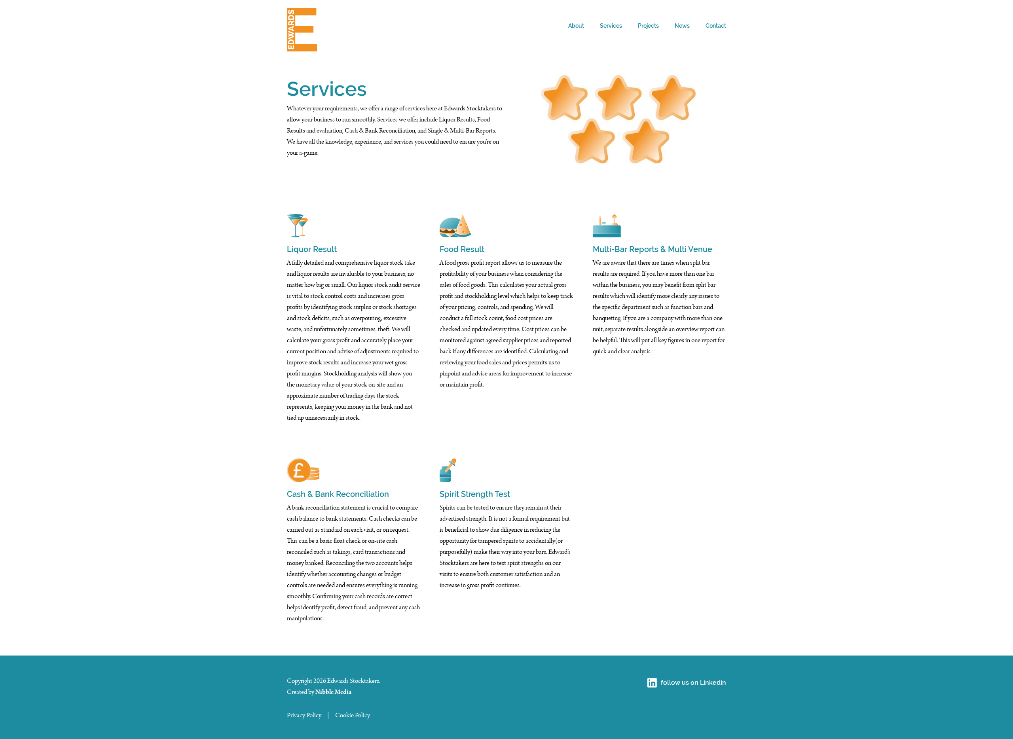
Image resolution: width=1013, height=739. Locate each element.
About (576, 26)
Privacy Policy (304, 715)
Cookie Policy (352, 715)
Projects (648, 26)
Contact (716, 26)
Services (611, 26)
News (682, 26)
